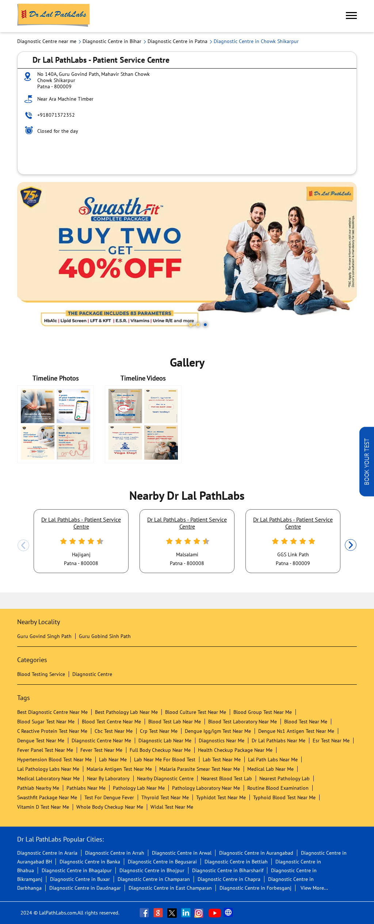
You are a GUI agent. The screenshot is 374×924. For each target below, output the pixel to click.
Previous (23, 545)
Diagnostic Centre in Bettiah (236, 861)
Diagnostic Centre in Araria (47, 853)
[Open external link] (366, 494)
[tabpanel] (187, 258)
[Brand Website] (229, 912)
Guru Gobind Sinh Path (105, 636)
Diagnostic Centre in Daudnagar (85, 888)
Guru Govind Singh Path (44, 636)
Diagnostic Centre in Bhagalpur (77, 870)
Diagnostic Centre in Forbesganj (255, 888)
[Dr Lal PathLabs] (53, 16)
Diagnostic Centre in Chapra (229, 879)
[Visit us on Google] (159, 912)
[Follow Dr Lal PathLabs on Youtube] (214, 912)
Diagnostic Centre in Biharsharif (227, 870)
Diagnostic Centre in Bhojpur (151, 870)
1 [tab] (190, 324)
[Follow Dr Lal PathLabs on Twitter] (173, 912)
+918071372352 (56, 115)
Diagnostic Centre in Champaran (154, 879)
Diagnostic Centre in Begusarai (162, 861)
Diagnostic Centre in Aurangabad (256, 853)
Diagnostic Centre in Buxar (80, 879)
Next (350, 545)
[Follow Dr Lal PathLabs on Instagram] (200, 912)
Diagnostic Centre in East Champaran (170, 888)
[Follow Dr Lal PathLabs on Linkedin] (186, 912)
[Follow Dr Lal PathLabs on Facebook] (145, 912)
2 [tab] (198, 324)
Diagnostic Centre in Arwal (181, 853)
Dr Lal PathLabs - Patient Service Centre (81, 523)
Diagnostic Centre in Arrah (114, 853)
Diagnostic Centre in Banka (90, 861)
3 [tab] (205, 324)
